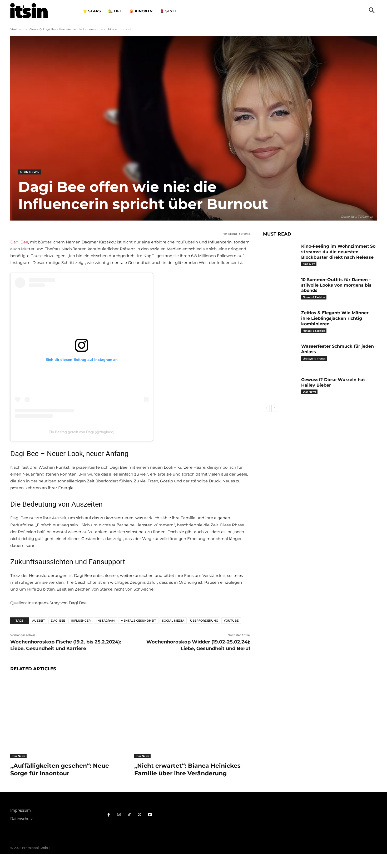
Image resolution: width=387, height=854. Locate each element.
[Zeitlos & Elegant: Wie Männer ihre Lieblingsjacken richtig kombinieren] (280, 321)
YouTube (231, 620)
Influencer (81, 620)
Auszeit (38, 620)
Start (13, 29)
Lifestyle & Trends (314, 358)
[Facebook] (109, 815)
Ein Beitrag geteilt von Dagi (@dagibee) (82, 432)
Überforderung (204, 620)
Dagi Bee (19, 241)
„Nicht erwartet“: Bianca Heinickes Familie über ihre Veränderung (187, 769)
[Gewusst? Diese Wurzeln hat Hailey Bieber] (280, 388)
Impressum (20, 810)
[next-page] (274, 408)
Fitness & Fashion (314, 297)
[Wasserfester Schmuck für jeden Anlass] (280, 354)
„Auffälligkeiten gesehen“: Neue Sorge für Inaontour (59, 769)
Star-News (30, 29)
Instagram (105, 620)
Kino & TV (309, 264)
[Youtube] (149, 815)
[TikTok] (129, 815)
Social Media (173, 620)
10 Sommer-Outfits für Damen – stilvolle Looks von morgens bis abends (336, 285)
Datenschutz (21, 818)
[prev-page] (266, 408)
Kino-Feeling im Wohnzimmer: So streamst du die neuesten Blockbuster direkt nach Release (338, 252)
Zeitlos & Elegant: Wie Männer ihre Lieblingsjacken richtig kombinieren (335, 318)
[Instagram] (119, 815)
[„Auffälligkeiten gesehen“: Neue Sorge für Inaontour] (68, 717)
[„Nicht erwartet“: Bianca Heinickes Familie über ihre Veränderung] (192, 717)
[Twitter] (139, 815)
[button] (372, 11)
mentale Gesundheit (138, 620)
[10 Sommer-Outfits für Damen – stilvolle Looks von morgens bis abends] (280, 288)
